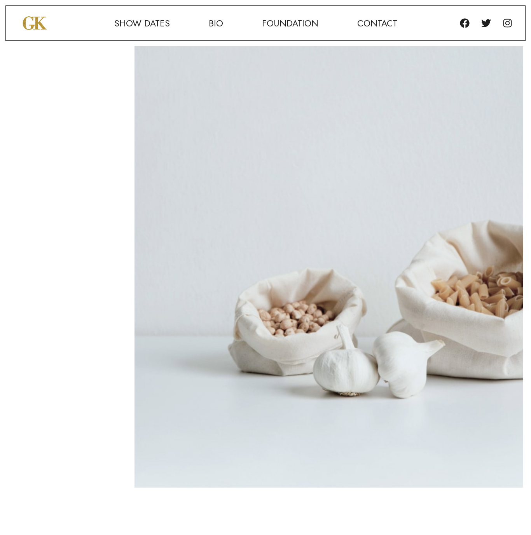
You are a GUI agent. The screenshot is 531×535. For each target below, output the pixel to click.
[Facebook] (464, 23)
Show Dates (142, 23)
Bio (216, 23)
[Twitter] (486, 23)
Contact (377, 23)
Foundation (290, 23)
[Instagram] (507, 23)
